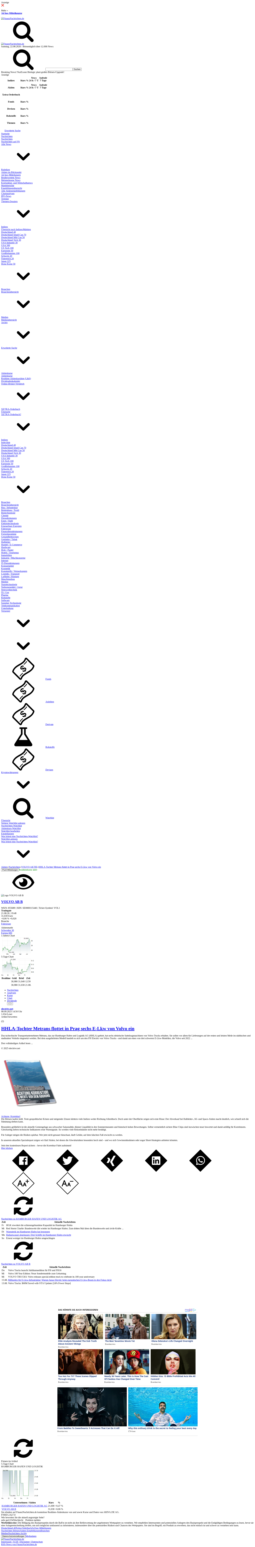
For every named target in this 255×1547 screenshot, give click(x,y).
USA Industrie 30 (9, 242)
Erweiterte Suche (13, 130)
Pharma (4, 595)
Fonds (48, 679)
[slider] (5, 1019)
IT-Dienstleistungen (10, 563)
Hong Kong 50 (8, 264)
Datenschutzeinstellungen (13, 1536)
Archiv (4, 322)
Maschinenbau (8, 579)
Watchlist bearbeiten (10, 831)
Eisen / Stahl (7, 521)
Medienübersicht (9, 320)
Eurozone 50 (7, 250)
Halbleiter (5, 542)
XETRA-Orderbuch (10, 409)
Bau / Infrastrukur (9, 507)
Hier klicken (7, 1148)
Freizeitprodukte (8, 534)
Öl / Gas (5, 592)
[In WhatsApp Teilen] (200, 1171)
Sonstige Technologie (11, 603)
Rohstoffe (5, 597)
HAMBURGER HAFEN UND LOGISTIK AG (24, 1506)
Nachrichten (7, 136)
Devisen (49, 769)
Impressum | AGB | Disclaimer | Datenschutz (22, 1542)
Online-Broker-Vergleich (12, 384)
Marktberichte (7, 185)
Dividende (12, 1000)
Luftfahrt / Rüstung (10, 576)
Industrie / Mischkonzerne (13, 558)
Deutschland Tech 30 (11, 240)
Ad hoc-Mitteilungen (11, 13)
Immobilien (6, 555)
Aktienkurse (7, 373)
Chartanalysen (7, 193)
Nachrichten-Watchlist (11, 825)
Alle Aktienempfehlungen (13, 191)
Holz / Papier (7, 550)
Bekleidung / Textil (10, 510)
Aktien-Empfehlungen (30, 1530)
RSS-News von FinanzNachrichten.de (19, 1544)
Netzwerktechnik (9, 589)
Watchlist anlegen (9, 839)
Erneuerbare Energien (11, 526)
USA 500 (5, 245)
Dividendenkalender (10, 381)
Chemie (4, 515)
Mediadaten (31, 1536)
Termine (5, 199)
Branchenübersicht (10, 292)
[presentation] (8, 1003)
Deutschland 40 (8, 232)
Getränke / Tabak (9, 539)
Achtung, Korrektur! (10, 1116)
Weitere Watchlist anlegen (13, 823)
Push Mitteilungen (10, 870)
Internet (4, 560)
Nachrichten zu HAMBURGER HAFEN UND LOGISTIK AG (31, 1219)
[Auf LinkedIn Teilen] (156, 1171)
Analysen (11, 993)
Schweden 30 (7, 930)
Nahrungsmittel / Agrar (12, 587)
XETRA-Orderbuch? (11, 414)
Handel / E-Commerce (11, 544)
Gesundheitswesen (10, 536)
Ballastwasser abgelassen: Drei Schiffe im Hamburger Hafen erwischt (38, 1235)
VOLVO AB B (9, 1509)
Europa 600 (6, 933)
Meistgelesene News (10, 180)
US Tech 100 (7, 248)
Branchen (5, 289)
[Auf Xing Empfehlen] (112, 1171)
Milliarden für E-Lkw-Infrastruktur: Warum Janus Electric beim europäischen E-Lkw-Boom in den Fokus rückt (60, 1280)
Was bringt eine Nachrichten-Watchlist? (19, 836)
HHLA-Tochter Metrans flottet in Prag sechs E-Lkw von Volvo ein (67, 1028)
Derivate (49, 724)
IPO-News (6, 196)
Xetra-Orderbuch (24, 1528)
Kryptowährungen (9, 772)
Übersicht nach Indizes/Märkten (16, 229)
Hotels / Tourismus (10, 552)
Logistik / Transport (10, 574)
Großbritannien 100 (10, 253)
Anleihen (49, 701)
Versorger (5, 611)
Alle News (6, 144)
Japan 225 (6, 261)
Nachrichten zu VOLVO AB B (15, 1264)
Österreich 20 (7, 258)
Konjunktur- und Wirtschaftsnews (17, 183)
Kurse (10, 995)
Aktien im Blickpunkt (11, 172)
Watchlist (49, 818)
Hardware (5, 547)
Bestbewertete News (10, 177)
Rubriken (5, 169)
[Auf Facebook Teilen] (23, 1171)
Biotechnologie (8, 513)
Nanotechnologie (9, 584)
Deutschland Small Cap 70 (13, 234)
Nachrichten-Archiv (17, 1533)
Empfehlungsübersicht (11, 188)
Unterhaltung (7, 608)
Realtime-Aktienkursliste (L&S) (16, 378)
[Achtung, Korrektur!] (29, 1113)
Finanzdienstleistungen (11, 531)
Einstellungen (7, 833)
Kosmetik (5, 568)
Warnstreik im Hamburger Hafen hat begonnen (28, 1231)
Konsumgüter (7, 566)
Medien (4, 317)
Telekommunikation (10, 605)
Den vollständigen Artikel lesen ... (17, 1043)
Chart (9, 998)
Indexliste (5, 442)
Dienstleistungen (9, 518)
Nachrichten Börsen (10, 1530)
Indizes (4, 227)
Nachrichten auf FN (10, 141)
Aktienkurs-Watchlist (11, 828)
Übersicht (5, 412)
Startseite (5, 133)
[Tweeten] (67, 1171)
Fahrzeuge (6, 529)
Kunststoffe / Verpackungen (14, 571)
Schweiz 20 (6, 256)
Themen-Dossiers (9, 201)
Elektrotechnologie (10, 523)
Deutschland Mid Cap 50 (13, 237)
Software (5, 600)
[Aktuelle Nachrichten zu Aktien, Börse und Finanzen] (12, 18)
